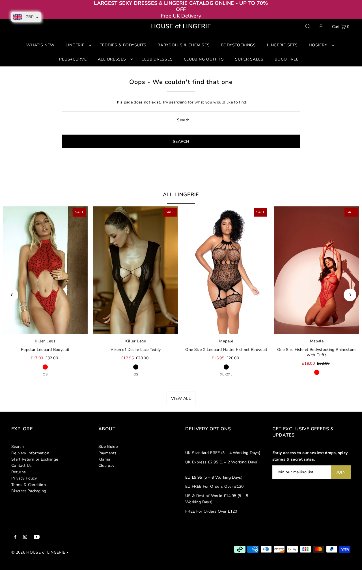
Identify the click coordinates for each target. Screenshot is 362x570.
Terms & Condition (28, 484)
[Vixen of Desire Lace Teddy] (135, 270)
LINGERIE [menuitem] (75, 45)
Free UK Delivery (181, 15)
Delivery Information (30, 453)
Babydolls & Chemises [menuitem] (184, 45)
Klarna (104, 459)
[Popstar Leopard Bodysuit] (45, 270)
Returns (18, 472)
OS (45, 374)
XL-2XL (226, 374)
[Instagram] (25, 538)
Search (17, 446)
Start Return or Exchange (34, 459)
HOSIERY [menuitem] (318, 45)
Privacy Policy (24, 478)
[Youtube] (37, 538)
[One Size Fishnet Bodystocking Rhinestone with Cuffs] (316, 270)
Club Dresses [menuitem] (157, 59)
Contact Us (21, 465)
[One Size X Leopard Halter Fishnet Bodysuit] (226, 270)
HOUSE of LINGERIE (181, 26)
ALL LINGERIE (181, 194)
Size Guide (108, 446)
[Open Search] (308, 26)
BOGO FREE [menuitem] (286, 59)
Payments (107, 453)
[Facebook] (15, 538)
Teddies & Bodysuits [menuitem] (123, 45)
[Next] (350, 294)
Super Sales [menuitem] (249, 59)
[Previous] (12, 294)
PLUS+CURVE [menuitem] (73, 59)
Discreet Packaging (28, 491)
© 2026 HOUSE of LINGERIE (38, 552)
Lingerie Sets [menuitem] (282, 45)
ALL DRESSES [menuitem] (112, 59)
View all (181, 398)
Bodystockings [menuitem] (238, 45)
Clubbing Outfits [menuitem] (204, 59)
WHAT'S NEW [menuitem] (40, 45)
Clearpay (106, 465)
